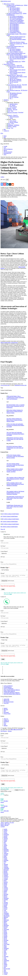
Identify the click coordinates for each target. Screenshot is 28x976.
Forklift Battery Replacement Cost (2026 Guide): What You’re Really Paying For (15, 507)
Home (5, 136)
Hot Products (4, 731)
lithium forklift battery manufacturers (9, 342)
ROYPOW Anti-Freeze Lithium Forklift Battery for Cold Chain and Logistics (15, 448)
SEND (3, 589)
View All (3, 529)
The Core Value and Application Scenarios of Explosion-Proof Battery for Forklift (15, 434)
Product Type (4, 567)
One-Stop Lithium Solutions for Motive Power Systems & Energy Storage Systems (14, 420)
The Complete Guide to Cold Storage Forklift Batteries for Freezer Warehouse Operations (15, 493)
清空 (7, 179)
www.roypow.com (5, 385)
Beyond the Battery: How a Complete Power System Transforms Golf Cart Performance (15, 406)
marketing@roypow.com (20, 385)
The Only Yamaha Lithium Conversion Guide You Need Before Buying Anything (15, 465)
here (11, 594)
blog (5, 137)
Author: (2, 177)
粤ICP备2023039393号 (16, 729)
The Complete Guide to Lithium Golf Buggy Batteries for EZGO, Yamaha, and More (15, 479)
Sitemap (10, 731)
